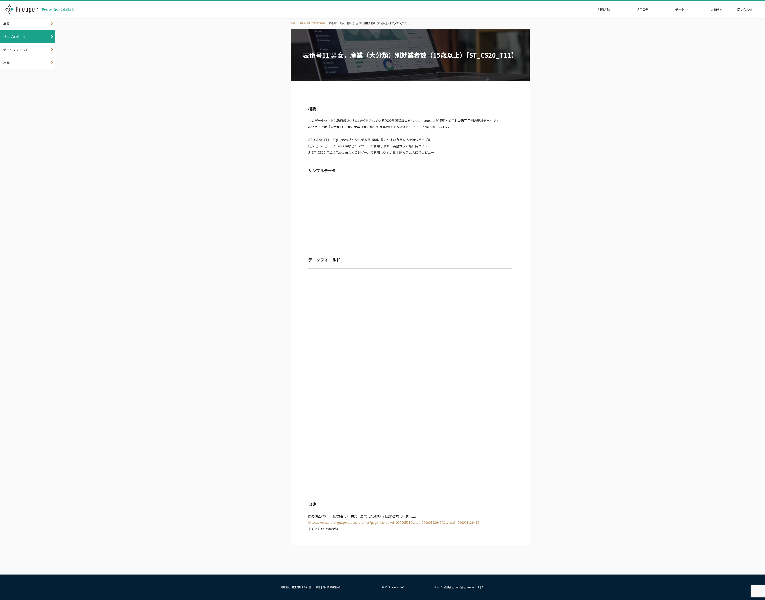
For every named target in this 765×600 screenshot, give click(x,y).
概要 (6, 23)
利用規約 (285, 587)
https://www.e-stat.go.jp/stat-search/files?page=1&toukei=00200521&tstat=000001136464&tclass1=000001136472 (393, 522)
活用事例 (642, 9)
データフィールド (16, 49)
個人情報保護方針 (331, 587)
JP (478, 587)
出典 (6, 62)
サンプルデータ (14, 36)
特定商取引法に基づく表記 (306, 587)
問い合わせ (744, 9)
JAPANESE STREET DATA (312, 23)
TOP (293, 23)
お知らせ (717, 9)
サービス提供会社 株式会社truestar (454, 587)
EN (483, 587)
